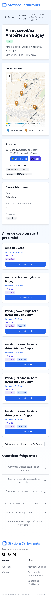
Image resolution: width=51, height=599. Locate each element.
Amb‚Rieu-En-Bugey (14, 252)
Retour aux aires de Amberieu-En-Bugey (23, 444)
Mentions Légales (37, 566)
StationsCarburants (18, 594)
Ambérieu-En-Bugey (14, 319)
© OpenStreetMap (21, 123)
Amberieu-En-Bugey (22, 17)
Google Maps (21, 158)
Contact (6, 572)
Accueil (11, 17)
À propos (7, 566)
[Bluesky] (14, 554)
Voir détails (24, 264)
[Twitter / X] (3, 554)
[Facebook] (9, 554)
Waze (36, 158)
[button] (35, 107)
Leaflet (10, 123)
